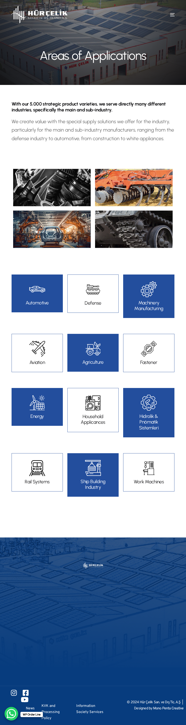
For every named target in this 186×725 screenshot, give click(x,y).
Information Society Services (89, 709)
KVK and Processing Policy (51, 712)
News (30, 708)
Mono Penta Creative (168, 708)
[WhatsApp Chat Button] (11, 713)
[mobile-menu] (166, 15)
